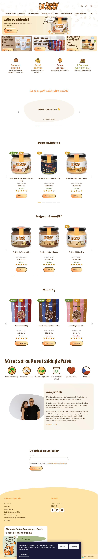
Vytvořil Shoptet (88, 556)
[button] (5, 25)
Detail (19, 195)
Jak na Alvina (8, 509)
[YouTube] (61, 510)
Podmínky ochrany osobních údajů (15, 517)
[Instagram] (57, 510)
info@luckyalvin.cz (56, 503)
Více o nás (49, 424)
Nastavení (23, 554)
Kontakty (7, 520)
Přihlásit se (35, 468)
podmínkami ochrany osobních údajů (56, 463)
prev (17, 111)
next (79, 111)
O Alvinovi (7, 503)
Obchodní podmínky (10, 514)
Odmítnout (62, 547)
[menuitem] (10, 13)
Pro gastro (25, 538)
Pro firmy (7, 506)
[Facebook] (52, 510)
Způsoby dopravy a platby (12, 512)
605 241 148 (53, 506)
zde (26, 550)
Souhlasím (73, 547)
